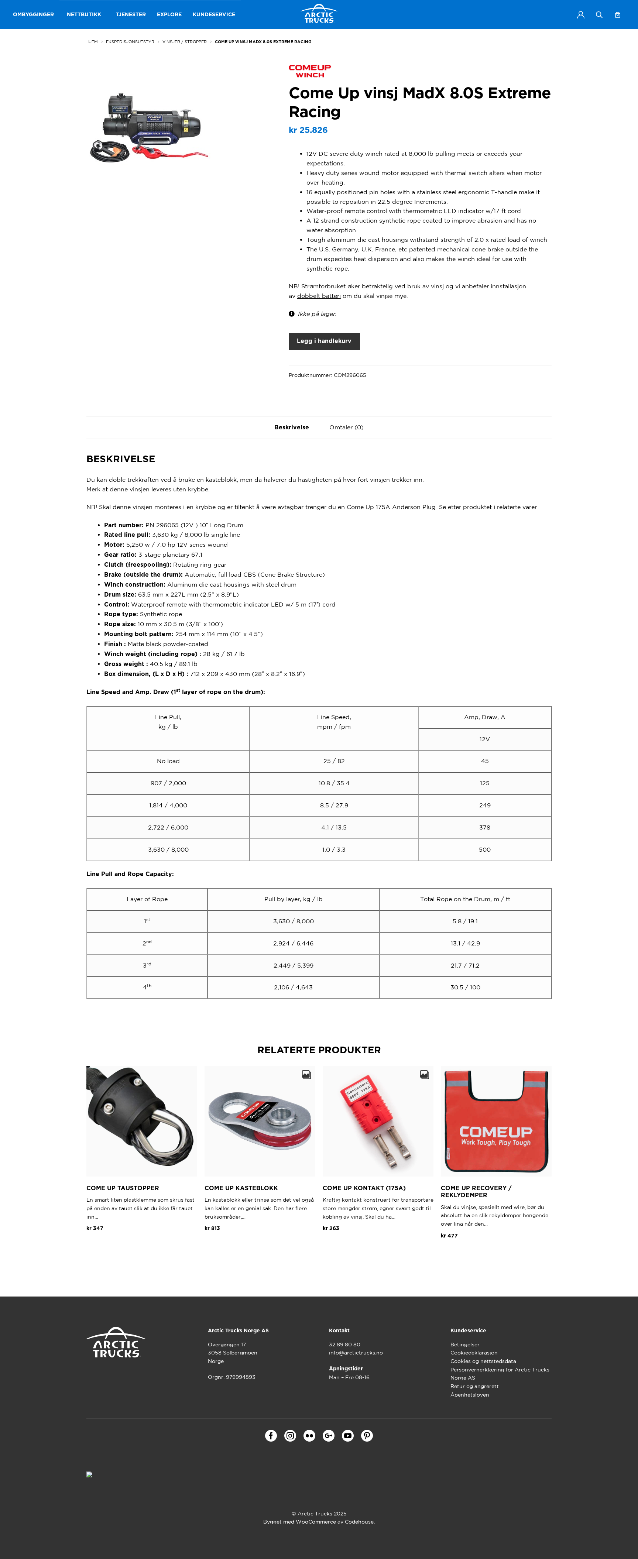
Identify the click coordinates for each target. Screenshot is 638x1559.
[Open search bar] (599, 14)
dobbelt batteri (319, 295)
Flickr (309, 1436)
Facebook (271, 1436)
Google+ (329, 1436)
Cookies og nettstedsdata (483, 1361)
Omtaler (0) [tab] (346, 427)
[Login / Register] (581, 14)
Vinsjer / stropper (184, 42)
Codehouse (359, 1522)
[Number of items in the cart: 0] (617, 14)
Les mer (458, 1253)
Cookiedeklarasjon (474, 1353)
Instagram (290, 1436)
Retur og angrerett (474, 1386)
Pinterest (367, 1436)
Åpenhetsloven (469, 1395)
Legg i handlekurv (324, 341)
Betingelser (465, 1344)
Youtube (348, 1436)
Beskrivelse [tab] (291, 427)
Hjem (92, 42)
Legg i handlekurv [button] (117, 1246)
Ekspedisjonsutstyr (130, 42)
